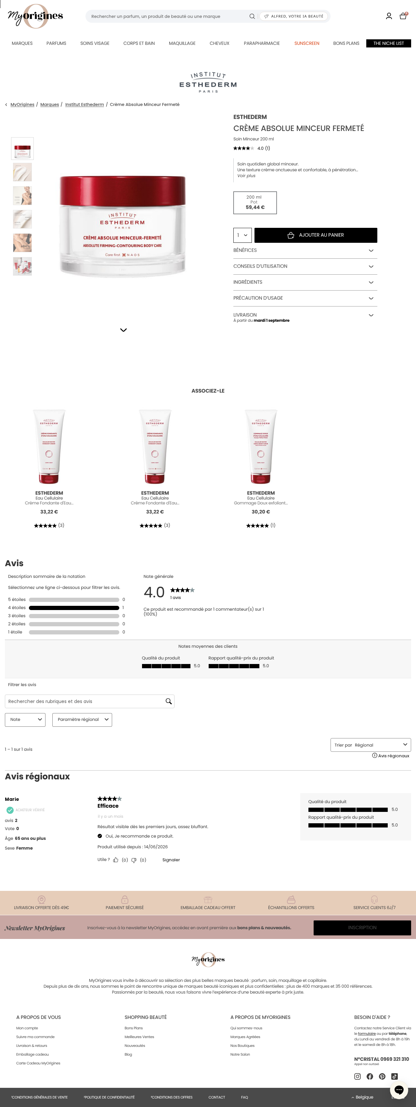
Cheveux (219, 43)
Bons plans (346, 43)
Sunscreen (306, 43)
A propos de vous (38, 1017)
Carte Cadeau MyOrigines (38, 1063)
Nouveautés (134, 1045)
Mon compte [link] (27, 1028)
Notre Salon (240, 1054)
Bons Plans (133, 1028)
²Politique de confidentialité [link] (109, 1097)
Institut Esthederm (84, 104)
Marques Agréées (245, 1036)
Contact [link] (217, 1097)
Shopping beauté (145, 1017)
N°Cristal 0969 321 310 (381, 1059)
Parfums (56, 43)
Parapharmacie (262, 43)
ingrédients (247, 282)
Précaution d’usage (258, 298)
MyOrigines (22, 104)
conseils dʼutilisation (260, 266)
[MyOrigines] (35, 16)
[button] (123, 330)
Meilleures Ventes (139, 1036)
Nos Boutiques (242, 1045)
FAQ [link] (244, 1097)
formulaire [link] (367, 1033)
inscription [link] (362, 927)
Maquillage (182, 43)
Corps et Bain (139, 43)
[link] (389, 16)
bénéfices (245, 250)
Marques (22, 43)
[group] (122, 211)
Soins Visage (95, 43)
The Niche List (388, 43)
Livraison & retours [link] (31, 1045)
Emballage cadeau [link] (32, 1054)
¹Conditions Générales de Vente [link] (39, 1097)
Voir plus (246, 176)
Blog (128, 1054)
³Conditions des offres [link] (171, 1097)
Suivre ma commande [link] (35, 1036)
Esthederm (250, 117)
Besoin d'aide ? (372, 1017)
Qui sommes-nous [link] (246, 1028)
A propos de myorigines (260, 1017)
